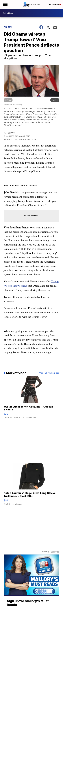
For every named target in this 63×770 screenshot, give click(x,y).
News (8, 26)
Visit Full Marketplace (49, 373)
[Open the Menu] (5, 4)
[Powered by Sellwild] (54, 552)
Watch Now (54, 5)
